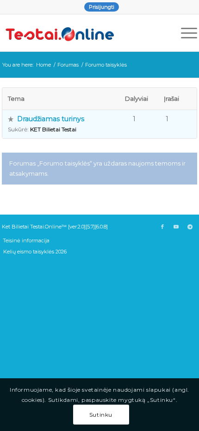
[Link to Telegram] (190, 227)
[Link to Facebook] (162, 227)
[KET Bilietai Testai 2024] (80, 32)
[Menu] (184, 32)
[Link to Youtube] (176, 227)
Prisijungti (101, 7)
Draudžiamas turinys (50, 119)
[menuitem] (102, 7)
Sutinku (100, 414)
